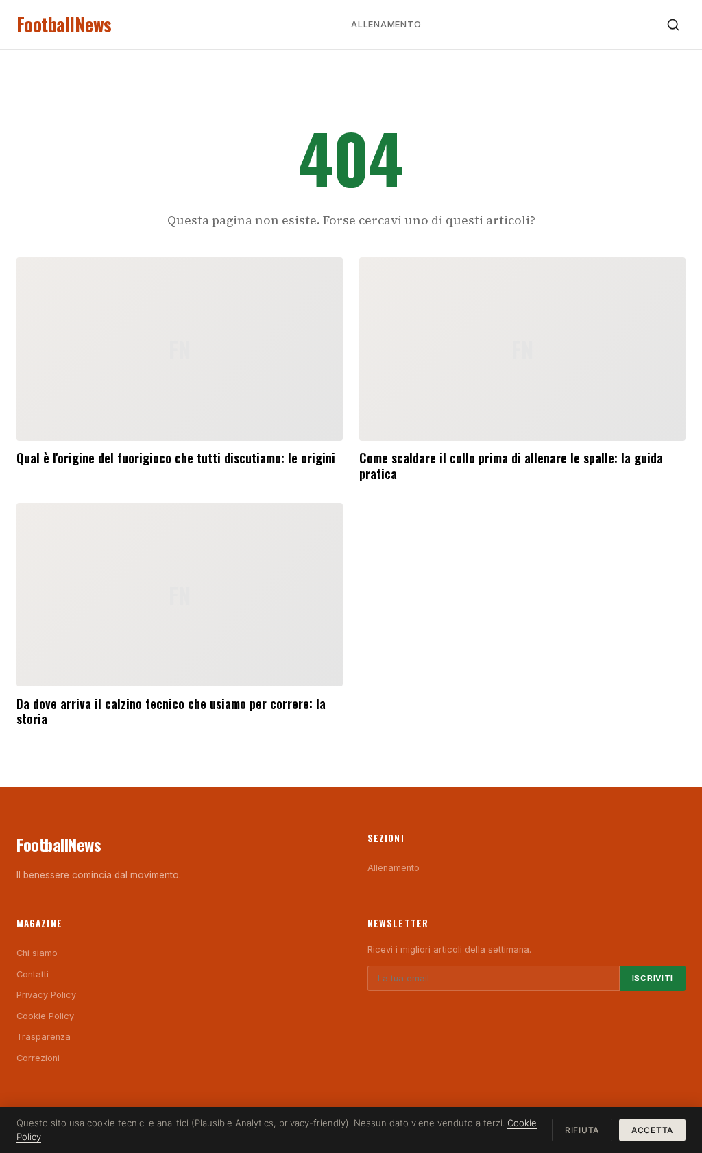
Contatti (32, 974)
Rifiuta (582, 1130)
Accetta (652, 1130)
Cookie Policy (45, 1016)
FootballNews (64, 24)
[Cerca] (673, 24)
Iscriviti (652, 978)
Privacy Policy (46, 995)
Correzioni (38, 1058)
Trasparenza (43, 1037)
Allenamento (386, 24)
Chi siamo (37, 953)
